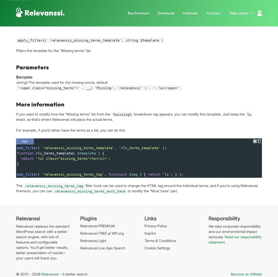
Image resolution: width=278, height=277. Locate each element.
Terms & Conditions (160, 241)
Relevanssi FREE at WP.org (102, 233)
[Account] (259, 13)
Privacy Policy (155, 226)
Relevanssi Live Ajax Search (102, 248)
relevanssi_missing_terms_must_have (90, 191)
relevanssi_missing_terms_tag (54, 186)
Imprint (150, 233)
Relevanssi (50, 274)
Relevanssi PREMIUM (97, 226)
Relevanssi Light (93, 241)
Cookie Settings (157, 248)
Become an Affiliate (246, 274)
